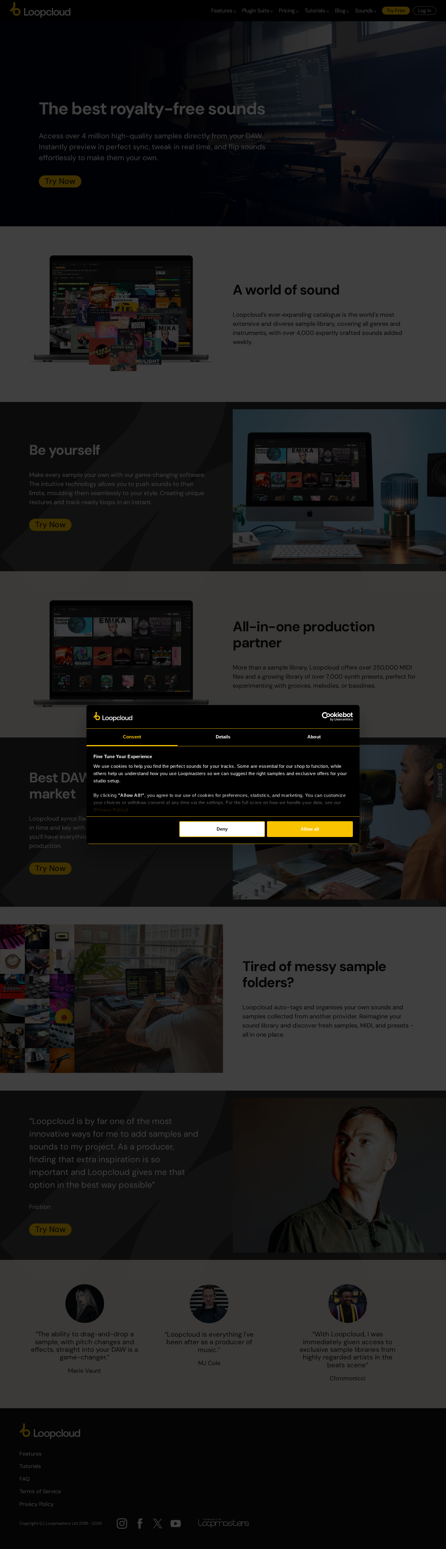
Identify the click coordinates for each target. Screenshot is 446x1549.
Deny (222, 829)
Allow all (310, 829)
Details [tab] (223, 736)
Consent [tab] (132, 736)
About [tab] (314, 736)
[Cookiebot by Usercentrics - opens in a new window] (326, 716)
